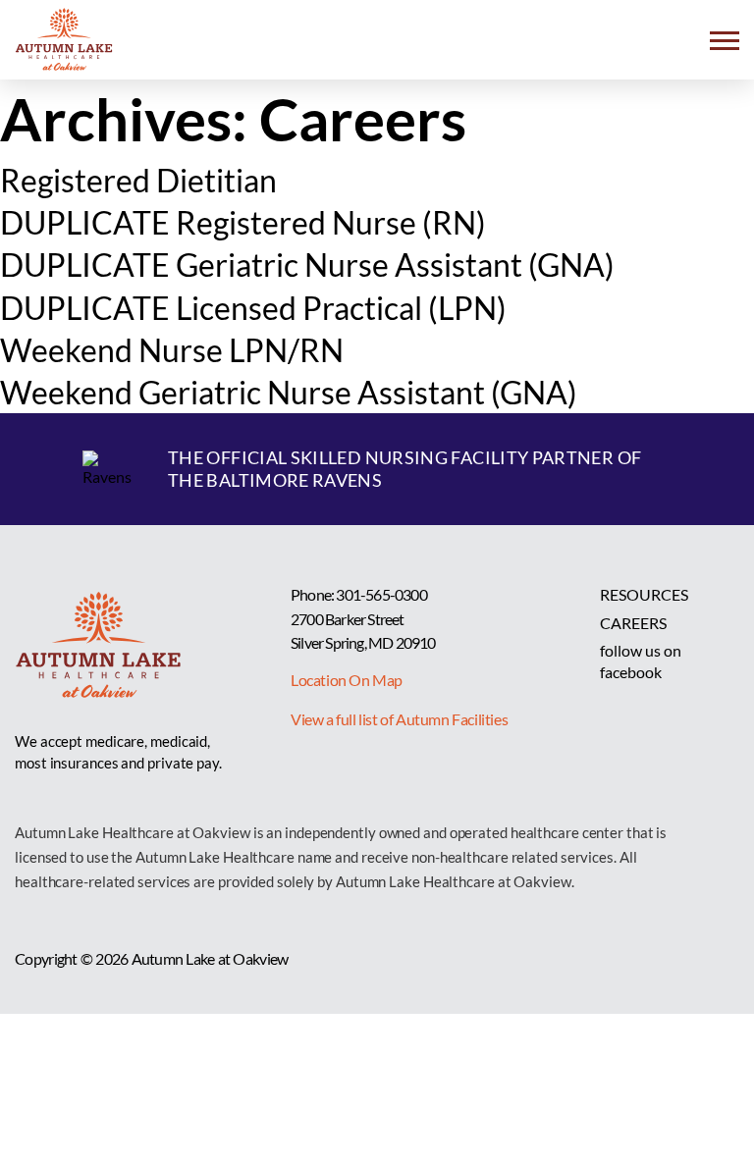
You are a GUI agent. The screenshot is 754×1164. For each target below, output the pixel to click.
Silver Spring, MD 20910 (363, 642)
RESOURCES (644, 594)
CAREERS (633, 622)
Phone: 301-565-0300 (359, 594)
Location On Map (347, 679)
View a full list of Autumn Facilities (399, 719)
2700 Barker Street (347, 618)
